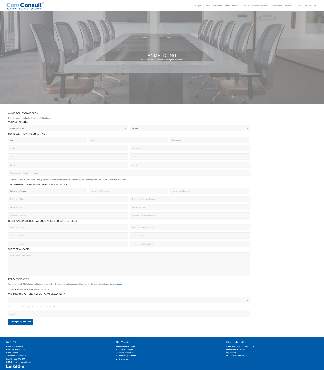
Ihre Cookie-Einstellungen (236, 355)
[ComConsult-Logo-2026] (25, 5)
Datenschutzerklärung (52, 307)
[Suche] (315, 5)
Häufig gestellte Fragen (125, 346)
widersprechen (116, 284)
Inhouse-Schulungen (124, 349)
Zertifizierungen (122, 358)
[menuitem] (202, 5)
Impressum (231, 352)
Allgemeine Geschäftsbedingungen (240, 346)
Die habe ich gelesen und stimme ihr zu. (30, 289)
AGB (17, 289)
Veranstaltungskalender (126, 355)
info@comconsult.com (22, 361)
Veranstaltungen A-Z (124, 352)
